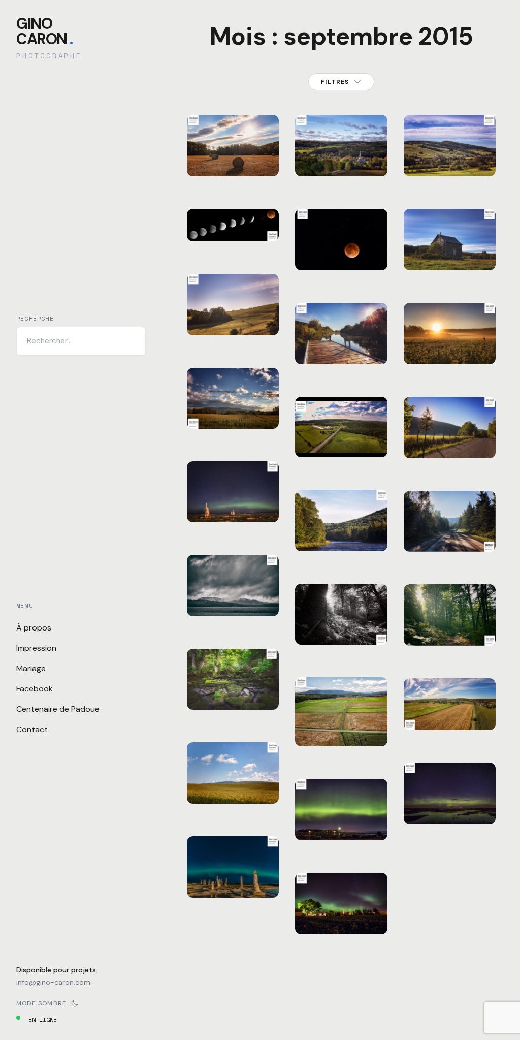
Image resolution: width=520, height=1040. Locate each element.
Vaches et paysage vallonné (233, 304)
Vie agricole (449, 705)
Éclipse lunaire (232, 216)
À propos (33, 627)
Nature (350, 218)
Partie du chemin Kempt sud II (341, 419)
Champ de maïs (233, 404)
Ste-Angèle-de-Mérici (227, 128)
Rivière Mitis (341, 526)
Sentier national (341, 620)
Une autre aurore (341, 909)
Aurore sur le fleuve (449, 792)
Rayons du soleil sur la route (449, 520)
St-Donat (213, 385)
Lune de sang (341, 245)
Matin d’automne (341, 339)
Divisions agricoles (341, 721)
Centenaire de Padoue (58, 709)
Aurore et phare (341, 815)
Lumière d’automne (233, 151)
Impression (36, 648)
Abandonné (432, 210)
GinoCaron (44, 31)
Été (204, 470)
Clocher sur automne (341, 144)
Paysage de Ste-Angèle (449, 144)
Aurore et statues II (233, 497)
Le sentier (449, 627)
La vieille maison (449, 245)
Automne (211, 124)
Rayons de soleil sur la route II (449, 426)
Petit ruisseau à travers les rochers (233, 666)
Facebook (34, 688)
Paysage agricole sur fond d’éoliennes (236, 766)
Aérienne (321, 694)
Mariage (31, 668)
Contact (32, 729)
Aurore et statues (233, 873)
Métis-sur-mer (348, 788)
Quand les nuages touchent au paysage (233, 572)
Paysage (243, 376)
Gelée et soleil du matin (449, 332)
